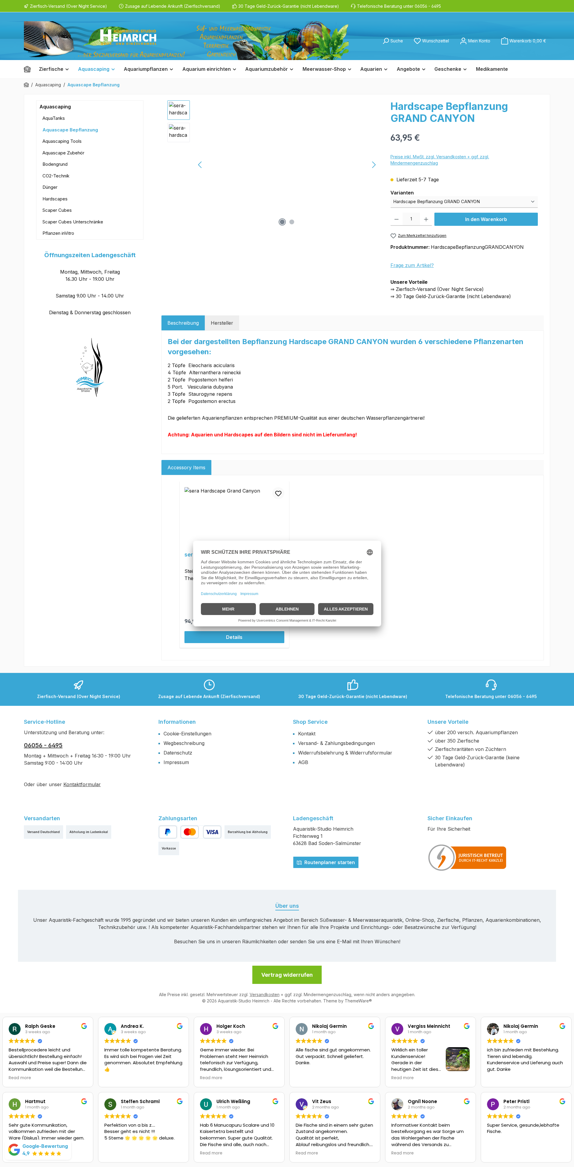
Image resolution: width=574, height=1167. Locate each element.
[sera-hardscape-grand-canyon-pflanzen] (287, 164)
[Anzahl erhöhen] (426, 219)
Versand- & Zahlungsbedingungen (336, 743)
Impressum (176, 762)
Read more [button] (20, 1078)
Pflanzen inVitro (58, 233)
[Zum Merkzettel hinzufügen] (278, 493)
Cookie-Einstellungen (187, 734)
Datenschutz (178, 753)
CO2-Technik (55, 176)
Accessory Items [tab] (186, 467)
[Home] (29, 69)
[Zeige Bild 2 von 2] (291, 222)
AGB (303, 762)
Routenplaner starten (329, 862)
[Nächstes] (373, 164)
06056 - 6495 (43, 745)
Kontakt (306, 734)
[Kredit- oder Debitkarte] (201, 832)
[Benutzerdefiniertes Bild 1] (468, 857)
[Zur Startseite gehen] (186, 40)
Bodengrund (55, 164)
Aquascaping (55, 107)
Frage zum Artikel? (412, 265)
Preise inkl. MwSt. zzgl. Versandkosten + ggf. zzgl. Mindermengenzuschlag (439, 159)
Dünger (49, 187)
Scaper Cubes (57, 210)
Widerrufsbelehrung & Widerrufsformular (345, 753)
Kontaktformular (82, 784)
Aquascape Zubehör (63, 153)
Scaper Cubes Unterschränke (72, 222)
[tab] (183, 322)
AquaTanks (53, 118)
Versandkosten (265, 994)
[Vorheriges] (200, 164)
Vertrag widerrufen (287, 975)
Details (234, 637)
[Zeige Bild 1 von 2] (282, 222)
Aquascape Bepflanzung (70, 130)
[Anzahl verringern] (396, 219)
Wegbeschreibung (184, 743)
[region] (272, 164)
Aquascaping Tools (62, 141)
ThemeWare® (358, 1000)
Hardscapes (55, 199)
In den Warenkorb (486, 219)
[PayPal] (167, 832)
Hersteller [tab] (222, 323)
